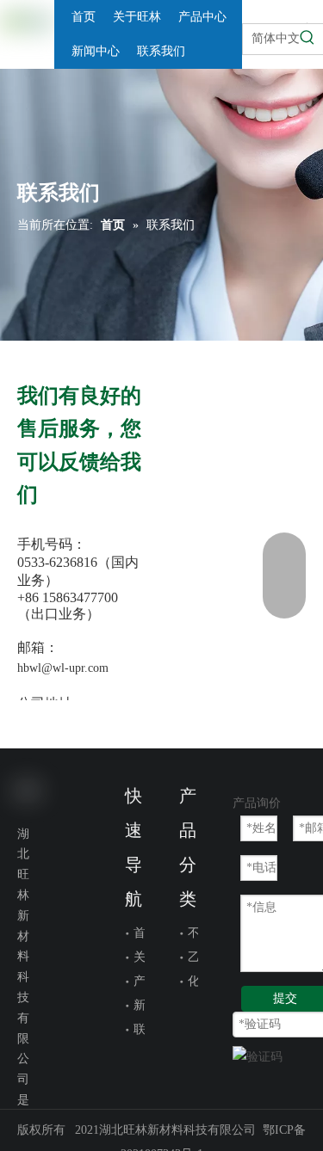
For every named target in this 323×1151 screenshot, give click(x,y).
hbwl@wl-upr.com (63, 668)
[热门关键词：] (307, 37)
